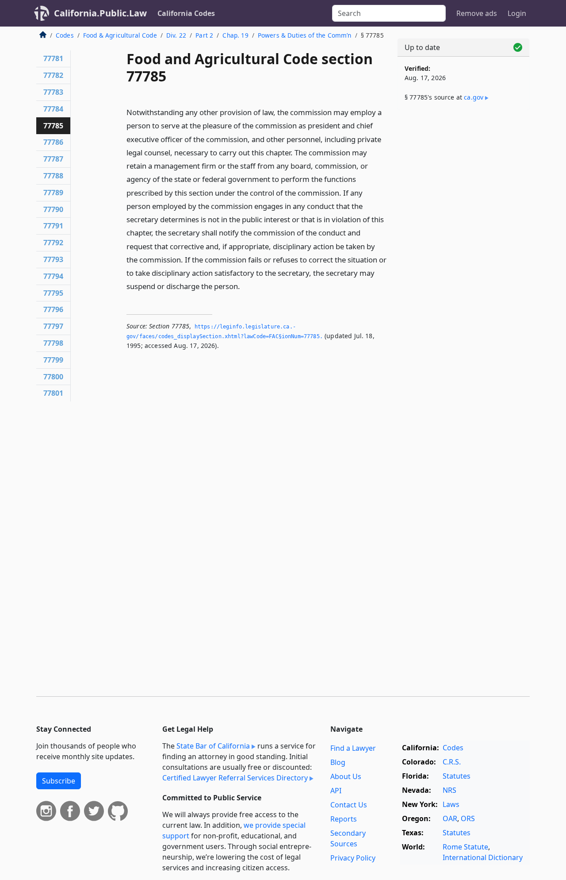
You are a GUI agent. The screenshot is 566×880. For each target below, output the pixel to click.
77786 (53, 142)
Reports (343, 819)
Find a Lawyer (353, 748)
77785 (53, 126)
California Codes (186, 13)
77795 (53, 293)
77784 (53, 109)
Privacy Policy (352, 858)
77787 (53, 159)
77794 (53, 276)
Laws (451, 804)
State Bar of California (213, 746)
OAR (450, 818)
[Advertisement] (463, 255)
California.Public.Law (100, 13)
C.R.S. (452, 762)
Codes (65, 35)
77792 (53, 242)
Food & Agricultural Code (120, 35)
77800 (53, 377)
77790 (53, 209)
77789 (53, 192)
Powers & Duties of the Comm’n (305, 35)
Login (517, 13)
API (335, 790)
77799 (53, 360)
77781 (53, 58)
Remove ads (476, 13)
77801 (53, 393)
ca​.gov (473, 97)
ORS (468, 818)
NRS (449, 790)
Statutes (456, 776)
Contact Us (348, 805)
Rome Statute (465, 847)
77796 (53, 309)
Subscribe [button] (58, 781)
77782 (53, 75)
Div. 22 (176, 35)
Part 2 (204, 35)
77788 (53, 176)
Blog (337, 762)
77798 (53, 343)
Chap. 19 (235, 35)
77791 (53, 226)
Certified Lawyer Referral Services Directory (235, 778)
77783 (53, 92)
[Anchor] (245, 285)
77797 (53, 326)
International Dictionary (483, 857)
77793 (53, 259)
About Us (345, 776)
